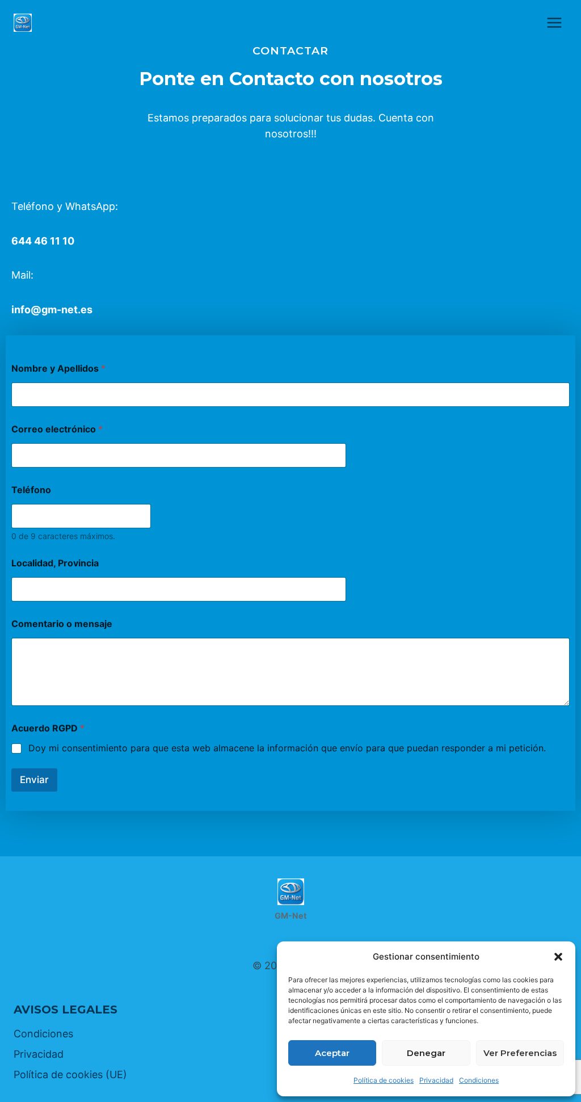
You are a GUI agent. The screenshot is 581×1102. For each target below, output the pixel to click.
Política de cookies (383, 1080)
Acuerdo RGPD (48, 728)
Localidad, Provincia (55, 563)
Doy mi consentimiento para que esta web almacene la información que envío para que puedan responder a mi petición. (287, 748)
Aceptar (332, 1053)
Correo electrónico (57, 429)
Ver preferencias (520, 1053)
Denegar (426, 1053)
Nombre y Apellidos (58, 368)
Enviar (34, 779)
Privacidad (436, 1080)
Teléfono (31, 490)
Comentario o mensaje (61, 624)
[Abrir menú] (554, 22)
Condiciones (479, 1080)
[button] (558, 956)
